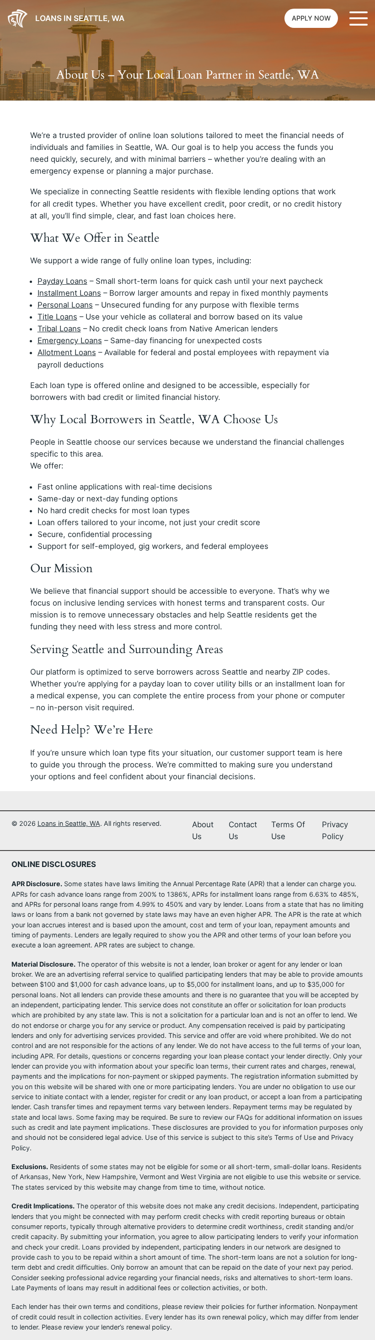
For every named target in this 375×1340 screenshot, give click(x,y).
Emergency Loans (70, 340)
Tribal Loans (59, 328)
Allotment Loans (67, 352)
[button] (311, 18)
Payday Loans (62, 281)
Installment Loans (69, 293)
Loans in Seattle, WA (79, 18)
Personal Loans (65, 304)
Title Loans (57, 316)
